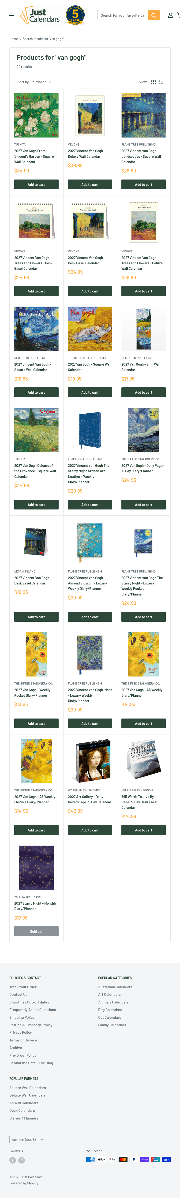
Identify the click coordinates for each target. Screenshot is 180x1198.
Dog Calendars (110, 1009)
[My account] (170, 15)
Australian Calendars (115, 987)
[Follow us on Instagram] (21, 1160)
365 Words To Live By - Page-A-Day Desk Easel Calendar (139, 802)
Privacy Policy (20, 1032)
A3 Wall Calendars (23, 1103)
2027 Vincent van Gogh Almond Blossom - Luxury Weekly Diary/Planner (87, 583)
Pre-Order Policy (22, 1055)
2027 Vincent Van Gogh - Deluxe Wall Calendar (86, 153)
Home (13, 39)
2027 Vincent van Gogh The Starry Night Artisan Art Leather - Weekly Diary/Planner (88, 473)
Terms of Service (23, 1040)
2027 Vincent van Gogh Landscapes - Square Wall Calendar (141, 156)
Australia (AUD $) (24, 1140)
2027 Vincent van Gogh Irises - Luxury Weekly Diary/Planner (90, 695)
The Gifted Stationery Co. (87, 358)
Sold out (36, 931)
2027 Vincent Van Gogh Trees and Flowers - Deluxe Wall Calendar (142, 263)
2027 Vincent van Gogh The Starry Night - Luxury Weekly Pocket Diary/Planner (142, 586)
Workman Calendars (84, 790)
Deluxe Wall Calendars (27, 1095)
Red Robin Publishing (30, 358)
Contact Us (18, 994)
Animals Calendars (113, 1002)
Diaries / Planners (23, 1118)
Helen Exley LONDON (137, 790)
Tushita (20, 144)
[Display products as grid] (153, 82)
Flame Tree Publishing (138, 144)
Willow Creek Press (29, 897)
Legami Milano (24, 571)
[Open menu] (11, 15)
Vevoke (73, 144)
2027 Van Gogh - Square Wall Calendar (89, 367)
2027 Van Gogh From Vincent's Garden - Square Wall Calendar (34, 156)
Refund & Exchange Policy (30, 1024)
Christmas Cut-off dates (29, 1002)
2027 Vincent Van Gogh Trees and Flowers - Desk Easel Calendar (33, 263)
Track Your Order (23, 987)
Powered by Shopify (23, 1183)
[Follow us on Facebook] (12, 1160)
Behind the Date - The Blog (31, 1062)
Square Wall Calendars (27, 1087)
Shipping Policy (21, 1017)
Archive (15, 1047)
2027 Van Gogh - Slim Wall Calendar (141, 367)
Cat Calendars (109, 1017)
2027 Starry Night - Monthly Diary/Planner (35, 906)
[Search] (154, 15)
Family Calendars (112, 1024)
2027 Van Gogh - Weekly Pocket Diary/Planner (32, 692)
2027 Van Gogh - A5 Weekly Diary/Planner (141, 692)
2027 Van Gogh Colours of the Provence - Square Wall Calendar (35, 471)
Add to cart (36, 184)
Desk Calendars (22, 1110)
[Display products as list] (161, 82)
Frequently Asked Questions (32, 1009)
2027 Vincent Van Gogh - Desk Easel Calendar (86, 260)
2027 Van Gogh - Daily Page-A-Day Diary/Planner (142, 468)
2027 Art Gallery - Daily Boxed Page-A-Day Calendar (89, 799)
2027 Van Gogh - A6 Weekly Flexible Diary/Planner (34, 799)
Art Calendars (109, 994)
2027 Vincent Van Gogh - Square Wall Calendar (32, 367)
